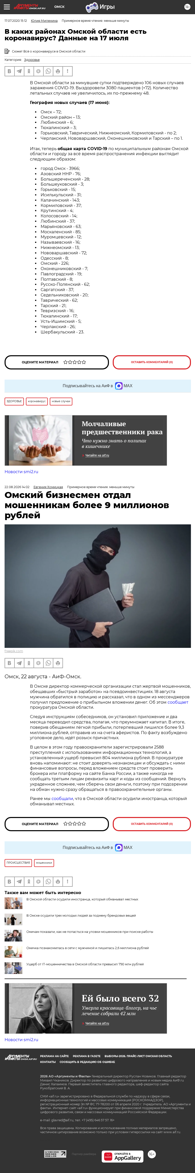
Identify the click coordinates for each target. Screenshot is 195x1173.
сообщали (62, 798)
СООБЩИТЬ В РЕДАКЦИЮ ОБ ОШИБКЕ (87, 1062)
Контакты (48, 1062)
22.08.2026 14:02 (17, 487)
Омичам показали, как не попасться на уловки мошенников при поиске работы (89, 932)
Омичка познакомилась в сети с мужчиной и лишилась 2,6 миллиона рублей (87, 948)
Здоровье (32, 60)
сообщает (178, 702)
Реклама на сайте (54, 1056)
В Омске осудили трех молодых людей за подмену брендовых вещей (81, 915)
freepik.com (14, 651)
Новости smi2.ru (21, 471)
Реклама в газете (87, 1056)
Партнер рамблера (84, 1154)
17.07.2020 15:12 (16, 21)
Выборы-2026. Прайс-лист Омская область (138, 1056)
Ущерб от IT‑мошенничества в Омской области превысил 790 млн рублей (85, 964)
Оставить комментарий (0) (152, 362)
